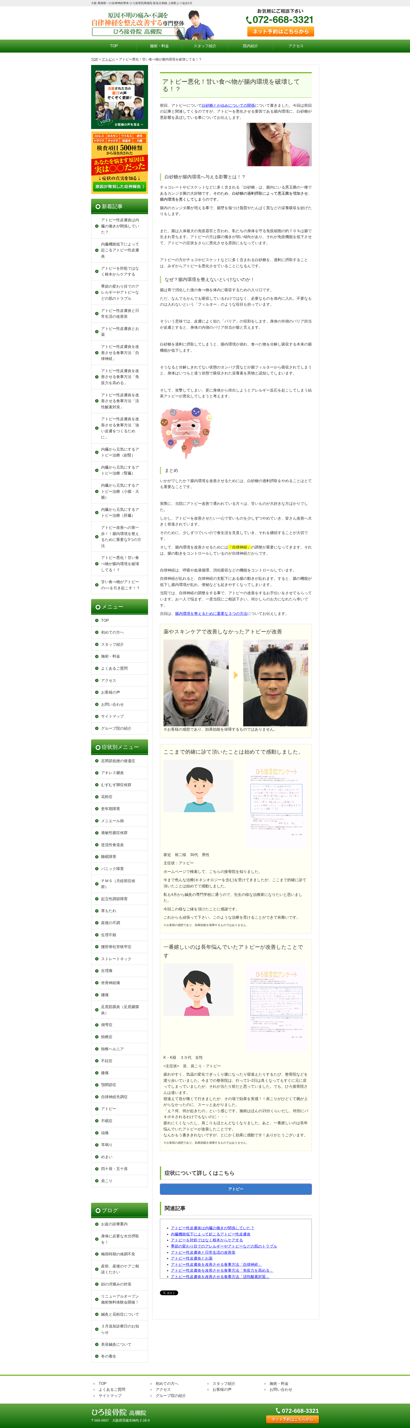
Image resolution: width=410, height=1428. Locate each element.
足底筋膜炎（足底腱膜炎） (120, 1010)
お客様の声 (110, 692)
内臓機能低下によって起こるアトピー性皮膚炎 (211, 1234)
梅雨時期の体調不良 (118, 1254)
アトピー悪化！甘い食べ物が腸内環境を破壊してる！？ (120, 564)
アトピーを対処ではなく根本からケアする (207, 1240)
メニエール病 (112, 821)
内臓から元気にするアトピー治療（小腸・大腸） (120, 491)
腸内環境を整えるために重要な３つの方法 (211, 614)
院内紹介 (250, 46)
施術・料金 (159, 46)
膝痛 (105, 1073)
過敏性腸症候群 (114, 833)
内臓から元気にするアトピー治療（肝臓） (120, 512)
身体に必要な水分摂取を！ (120, 1239)
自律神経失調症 (114, 1097)
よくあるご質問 (114, 668)
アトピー (108, 59)
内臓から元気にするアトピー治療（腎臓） (120, 470)
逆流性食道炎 (112, 845)
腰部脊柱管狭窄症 (116, 947)
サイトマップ (112, 716)
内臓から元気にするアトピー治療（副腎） (120, 452)
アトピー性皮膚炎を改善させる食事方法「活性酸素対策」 (220, 1277)
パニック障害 (112, 869)
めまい (106, 1157)
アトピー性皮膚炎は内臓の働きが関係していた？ (212, 1228)
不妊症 (106, 1061)
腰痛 (105, 995)
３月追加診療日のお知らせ (120, 1329)
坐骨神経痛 (110, 983)
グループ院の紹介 (116, 728)
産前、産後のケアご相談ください (120, 1269)
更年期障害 (110, 809)
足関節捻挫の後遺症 (118, 761)
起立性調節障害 (114, 899)
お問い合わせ (112, 704)
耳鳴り (106, 1145)
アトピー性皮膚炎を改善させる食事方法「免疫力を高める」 (222, 1270)
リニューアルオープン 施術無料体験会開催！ (120, 1299)
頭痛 (105, 1133)
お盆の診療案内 (114, 1224)
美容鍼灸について (116, 1344)
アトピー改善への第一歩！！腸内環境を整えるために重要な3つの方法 (121, 536)
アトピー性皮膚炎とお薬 (192, 1258)
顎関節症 (108, 1085)
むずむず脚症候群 (116, 785)
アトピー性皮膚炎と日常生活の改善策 (203, 1252)
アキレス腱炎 (112, 773)
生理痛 (106, 971)
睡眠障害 (108, 857)
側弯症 (106, 1025)
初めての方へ (112, 632)
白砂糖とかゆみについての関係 (228, 105)
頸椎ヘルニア (112, 1049)
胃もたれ (108, 911)
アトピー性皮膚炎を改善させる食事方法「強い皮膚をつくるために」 (120, 428)
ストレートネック (116, 959)
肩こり (106, 1181)
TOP (114, 46)
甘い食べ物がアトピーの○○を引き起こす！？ (120, 585)
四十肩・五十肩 (114, 1169)
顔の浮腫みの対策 (116, 1284)
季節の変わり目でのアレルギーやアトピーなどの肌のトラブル (224, 1246)
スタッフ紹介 (205, 46)
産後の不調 (110, 923)
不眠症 (106, 1121)
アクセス (296, 46)
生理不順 (108, 935)
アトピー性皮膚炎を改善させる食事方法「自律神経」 (216, 1264)
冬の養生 (108, 1356)
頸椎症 (106, 1037)
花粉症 (106, 797)
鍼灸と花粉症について (120, 1314)
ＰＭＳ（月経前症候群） (118, 884)
